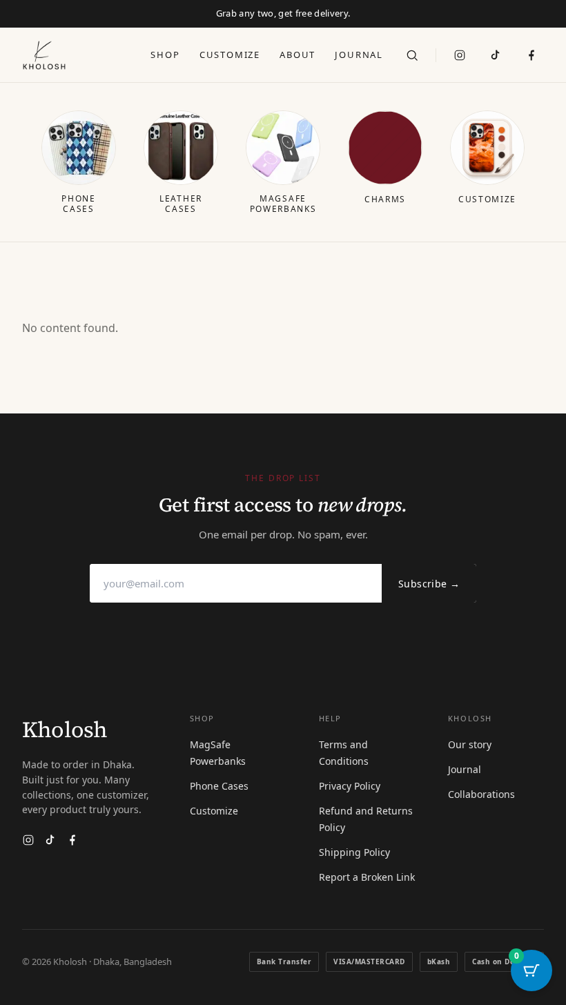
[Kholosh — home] (44, 55)
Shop (164, 54)
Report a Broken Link (367, 877)
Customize (229, 54)
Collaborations (481, 794)
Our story (469, 744)
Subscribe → (429, 583)
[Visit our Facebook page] (531, 55)
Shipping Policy (354, 852)
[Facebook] (72, 840)
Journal (359, 54)
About (297, 54)
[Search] (412, 55)
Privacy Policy (349, 785)
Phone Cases (219, 785)
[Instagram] (459, 55)
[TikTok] (495, 55)
